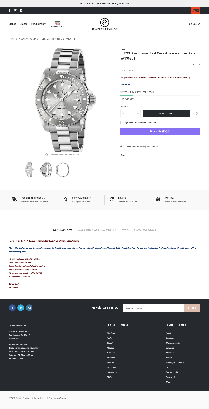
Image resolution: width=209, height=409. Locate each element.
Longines (170, 347)
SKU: (122, 70)
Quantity (124, 106)
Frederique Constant (175, 362)
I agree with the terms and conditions (139, 122)
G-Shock (110, 352)
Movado (110, 347)
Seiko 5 (169, 357)
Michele (110, 362)
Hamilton (111, 333)
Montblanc (170, 352)
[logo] (105, 24)
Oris (167, 367)
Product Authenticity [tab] (139, 230)
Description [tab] (62, 230)
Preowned (170, 377)
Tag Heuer (170, 338)
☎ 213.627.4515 (87, 3)
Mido (109, 377)
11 (125, 146)
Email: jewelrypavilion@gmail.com (23, 347)
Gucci (123, 49)
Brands (12, 24)
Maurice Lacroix (173, 343)
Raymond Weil (172, 372)
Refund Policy (38, 24)
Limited (23, 24)
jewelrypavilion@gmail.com (114, 3)
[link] (9, 10)
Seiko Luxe (111, 372)
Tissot (109, 343)
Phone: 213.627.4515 (18, 344)
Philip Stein (112, 367)
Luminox (111, 357)
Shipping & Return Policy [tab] (96, 230)
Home (11, 38)
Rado (109, 338)
